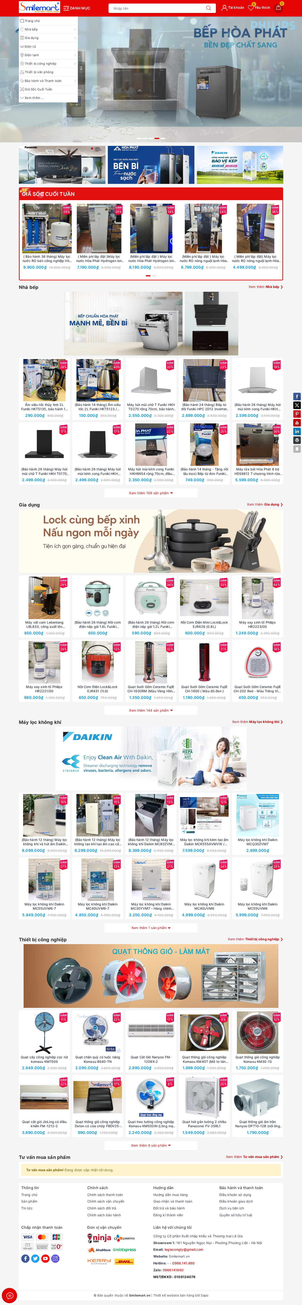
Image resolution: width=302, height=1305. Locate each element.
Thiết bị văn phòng (39, 72)
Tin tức (27, 1208)
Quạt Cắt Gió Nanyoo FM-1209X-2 (151, 1059)
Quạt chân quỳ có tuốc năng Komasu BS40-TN (97, 1059)
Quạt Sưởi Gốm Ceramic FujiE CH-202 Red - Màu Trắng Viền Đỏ (258, 689)
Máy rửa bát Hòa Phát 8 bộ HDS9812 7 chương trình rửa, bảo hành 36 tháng (258, 471)
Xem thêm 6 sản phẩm (149, 1145)
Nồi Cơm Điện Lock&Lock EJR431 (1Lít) (97, 689)
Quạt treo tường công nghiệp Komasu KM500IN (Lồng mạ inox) (151, 1124)
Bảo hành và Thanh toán (43, 81)
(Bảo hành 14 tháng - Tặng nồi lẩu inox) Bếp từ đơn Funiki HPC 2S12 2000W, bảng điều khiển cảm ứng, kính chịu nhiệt (204, 471)
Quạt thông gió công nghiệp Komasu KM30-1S (257, 1059)
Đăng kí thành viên (168, 1215)
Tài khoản (235, 7)
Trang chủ (32, 21)
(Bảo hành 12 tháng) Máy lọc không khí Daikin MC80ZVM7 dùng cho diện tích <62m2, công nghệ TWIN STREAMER (151, 842)
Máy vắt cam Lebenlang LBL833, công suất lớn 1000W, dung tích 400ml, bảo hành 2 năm (44, 624)
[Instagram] (55, 1258)
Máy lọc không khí (40, 722)
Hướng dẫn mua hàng (170, 1195)
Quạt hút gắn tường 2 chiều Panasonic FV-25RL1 (204, 1124)
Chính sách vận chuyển (105, 1201)
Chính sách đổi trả (101, 1208)
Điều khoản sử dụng (235, 1195)
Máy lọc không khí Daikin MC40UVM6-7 (97, 906)
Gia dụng (31, 38)
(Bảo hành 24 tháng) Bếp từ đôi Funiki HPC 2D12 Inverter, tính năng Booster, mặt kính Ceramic (204, 407)
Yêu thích (261, 7)
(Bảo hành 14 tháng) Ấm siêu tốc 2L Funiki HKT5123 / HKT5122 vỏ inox (98, 407)
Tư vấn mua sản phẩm (44, 1157)
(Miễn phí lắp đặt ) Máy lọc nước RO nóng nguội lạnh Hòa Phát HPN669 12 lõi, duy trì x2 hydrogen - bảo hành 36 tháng (203, 258)
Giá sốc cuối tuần (48, 194)
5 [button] (162, 138)
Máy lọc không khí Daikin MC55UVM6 (257, 906)
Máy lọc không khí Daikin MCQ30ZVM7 (257, 842)
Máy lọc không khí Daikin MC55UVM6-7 (44, 906)
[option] (151, 79)
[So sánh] (69, 228)
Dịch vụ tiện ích (231, 1208)
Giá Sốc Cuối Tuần (38, 89)
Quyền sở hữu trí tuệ (235, 1215)
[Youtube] (45, 1258)
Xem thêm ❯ (266, 287)
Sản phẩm (29, 1201)
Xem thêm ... (34, 98)
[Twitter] (35, 1258)
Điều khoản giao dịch (236, 1201)
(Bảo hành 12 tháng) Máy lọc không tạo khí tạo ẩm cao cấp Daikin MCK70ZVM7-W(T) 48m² (97, 842)
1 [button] (139, 138)
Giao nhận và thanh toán (172, 1201)
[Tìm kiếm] (208, 8)
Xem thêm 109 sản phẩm (149, 493)
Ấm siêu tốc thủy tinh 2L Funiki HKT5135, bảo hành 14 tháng (44, 407)
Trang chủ (29, 1195)
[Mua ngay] (24, 228)
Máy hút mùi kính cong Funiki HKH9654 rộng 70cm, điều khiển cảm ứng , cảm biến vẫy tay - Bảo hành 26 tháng (151, 471)
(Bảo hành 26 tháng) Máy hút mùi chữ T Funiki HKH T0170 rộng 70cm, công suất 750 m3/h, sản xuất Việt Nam (44, 471)
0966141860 (173, 1270)
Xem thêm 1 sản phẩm (149, 928)
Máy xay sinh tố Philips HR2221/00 (44, 689)
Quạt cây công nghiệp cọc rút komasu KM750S (44, 1059)
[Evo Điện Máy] (151, 79)
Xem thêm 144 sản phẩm (149, 710)
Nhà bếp (31, 29)
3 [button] (151, 138)
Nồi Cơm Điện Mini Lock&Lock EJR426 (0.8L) (204, 624)
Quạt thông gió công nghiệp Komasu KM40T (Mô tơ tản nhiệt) (204, 1059)
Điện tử (30, 46)
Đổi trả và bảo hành (169, 1208)
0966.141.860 (183, 1263)
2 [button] (145, 138)
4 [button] (157, 138)
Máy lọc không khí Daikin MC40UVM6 (204, 906)
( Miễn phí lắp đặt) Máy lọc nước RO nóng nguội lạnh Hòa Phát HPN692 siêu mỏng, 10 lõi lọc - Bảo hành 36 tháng (255, 258)
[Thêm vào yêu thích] (35, 228)
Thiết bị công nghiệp (40, 63)
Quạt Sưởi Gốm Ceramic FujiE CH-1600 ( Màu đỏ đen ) (204, 689)
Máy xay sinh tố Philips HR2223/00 (257, 624)
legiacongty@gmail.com (184, 1249)
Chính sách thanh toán (105, 1195)
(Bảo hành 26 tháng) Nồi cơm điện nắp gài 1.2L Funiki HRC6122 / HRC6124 (151, 624)
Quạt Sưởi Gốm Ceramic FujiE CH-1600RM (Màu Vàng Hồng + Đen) (151, 689)
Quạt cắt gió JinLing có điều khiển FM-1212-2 (44, 1124)
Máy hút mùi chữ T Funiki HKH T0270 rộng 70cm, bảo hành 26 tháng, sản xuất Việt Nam (151, 407)
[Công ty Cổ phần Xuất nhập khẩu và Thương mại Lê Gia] (39, 7)
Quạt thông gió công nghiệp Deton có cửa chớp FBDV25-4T (98, 1124)
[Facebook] (25, 1258)
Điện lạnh (32, 55)
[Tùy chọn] (77, 228)
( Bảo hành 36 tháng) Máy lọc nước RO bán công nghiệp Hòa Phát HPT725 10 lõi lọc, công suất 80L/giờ (46, 258)
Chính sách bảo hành (104, 1215)
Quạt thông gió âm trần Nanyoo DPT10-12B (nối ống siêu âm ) (257, 1124)
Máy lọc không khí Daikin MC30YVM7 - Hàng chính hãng (151, 906)
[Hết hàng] (182, 380)
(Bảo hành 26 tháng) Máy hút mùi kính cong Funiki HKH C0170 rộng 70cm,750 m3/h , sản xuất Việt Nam (97, 471)
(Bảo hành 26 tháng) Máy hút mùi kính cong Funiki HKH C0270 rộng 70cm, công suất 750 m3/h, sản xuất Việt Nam (257, 407)
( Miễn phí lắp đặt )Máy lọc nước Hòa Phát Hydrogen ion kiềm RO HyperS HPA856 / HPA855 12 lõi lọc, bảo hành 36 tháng (99, 258)
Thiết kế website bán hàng (173, 1295)
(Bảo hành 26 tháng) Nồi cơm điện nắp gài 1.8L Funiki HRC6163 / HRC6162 (98, 624)
